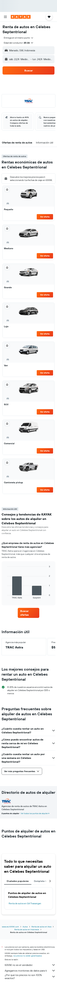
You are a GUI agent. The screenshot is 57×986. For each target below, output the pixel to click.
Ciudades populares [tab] (18, 881)
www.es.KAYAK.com (10, 926)
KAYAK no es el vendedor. (19, 964)
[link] (28, 613)
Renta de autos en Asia (41, 926)
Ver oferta (45, 217)
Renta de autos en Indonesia (26, 929)
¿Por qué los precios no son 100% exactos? (23, 976)
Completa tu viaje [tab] (43, 881)
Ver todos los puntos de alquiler (34, 813)
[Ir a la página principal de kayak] (21, 17)
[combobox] (19, 37)
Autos (25, 926)
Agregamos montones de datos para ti (26, 970)
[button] (5, 16)
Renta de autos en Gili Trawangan (25, 903)
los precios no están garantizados (27, 956)
